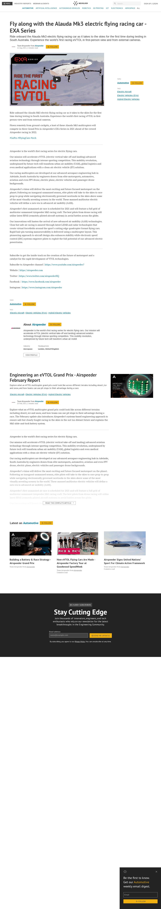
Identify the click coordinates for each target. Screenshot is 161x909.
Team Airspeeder (23, 46)
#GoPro (13, 137)
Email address (54, 632)
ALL (138, 8)
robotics (86, 8)
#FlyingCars (24, 137)
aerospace (130, 8)
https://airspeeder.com (31, 270)
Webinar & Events (41, 3)
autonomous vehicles (69, 8)
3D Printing (98, 8)
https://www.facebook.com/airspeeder (41, 281)
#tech (33, 137)
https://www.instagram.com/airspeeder (42, 287)
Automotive (27, 8)
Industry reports (22, 3)
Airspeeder (39, 46)
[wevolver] (80, 3)
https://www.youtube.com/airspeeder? (64, 264)
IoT (107, 8)
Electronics (117, 8)
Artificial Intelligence (46, 8)
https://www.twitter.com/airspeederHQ (39, 275)
